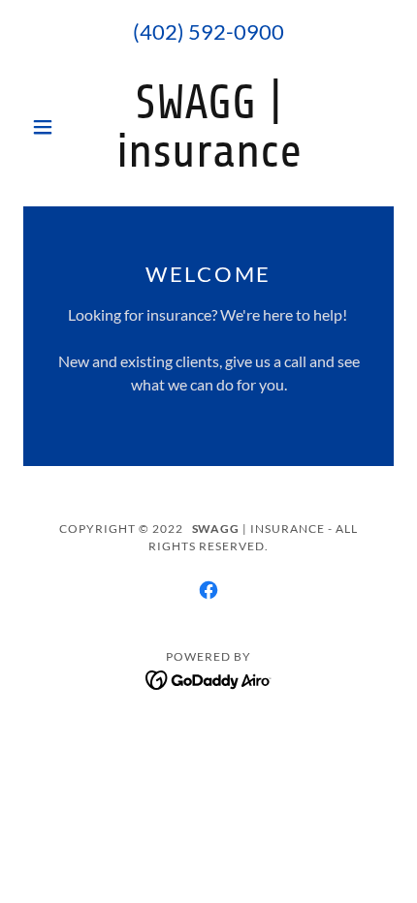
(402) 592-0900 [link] (208, 31)
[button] (51, 127)
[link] (208, 127)
